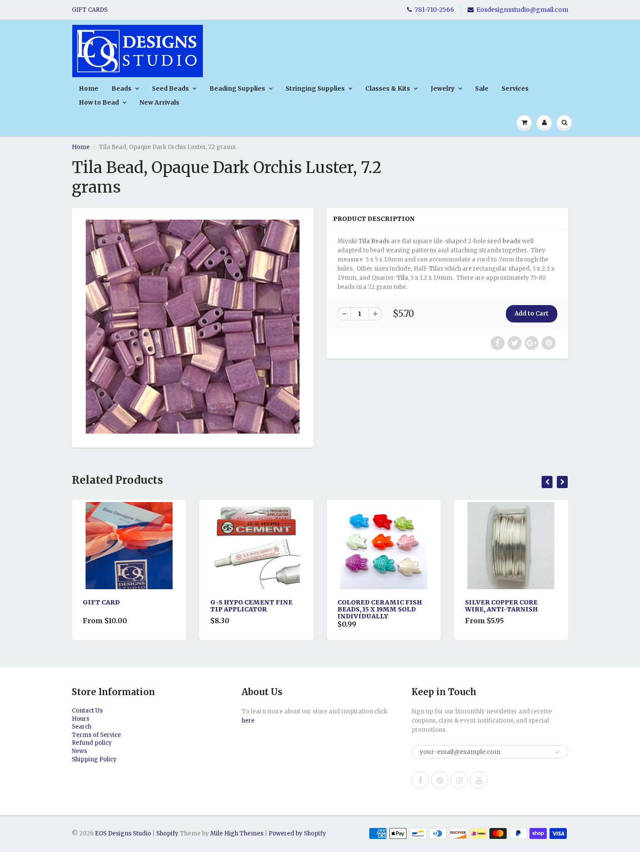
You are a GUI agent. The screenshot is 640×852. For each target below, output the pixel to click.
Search (81, 726)
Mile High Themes (236, 833)
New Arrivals (159, 102)
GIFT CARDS (90, 10)
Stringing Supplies (315, 88)
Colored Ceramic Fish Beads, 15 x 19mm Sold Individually (370, 609)
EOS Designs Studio (123, 833)
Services (515, 88)
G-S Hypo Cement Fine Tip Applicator (242, 605)
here (248, 720)
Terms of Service (96, 735)
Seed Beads (170, 88)
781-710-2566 (434, 10)
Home (88, 88)
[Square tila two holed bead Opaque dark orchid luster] (193, 327)
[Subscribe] (557, 752)
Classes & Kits (387, 88)
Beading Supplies (237, 88)
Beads (121, 88)
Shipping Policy (94, 759)
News (79, 751)
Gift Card (92, 602)
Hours (80, 719)
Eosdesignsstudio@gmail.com (522, 10)
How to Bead (99, 102)
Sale (481, 88)
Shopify (167, 833)
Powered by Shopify (297, 833)
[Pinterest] (439, 780)
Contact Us (87, 710)
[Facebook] (420, 780)
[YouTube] (479, 780)
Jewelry (443, 88)
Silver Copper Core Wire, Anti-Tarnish (492, 605)
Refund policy (92, 743)
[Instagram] (459, 780)
